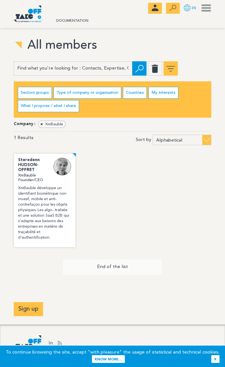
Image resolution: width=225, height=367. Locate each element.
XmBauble (51, 124)
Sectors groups (35, 93)
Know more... (108, 359)
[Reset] (155, 68)
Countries (135, 93)
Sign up (28, 309)
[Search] (139, 68)
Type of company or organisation (87, 93)
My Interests (163, 93)
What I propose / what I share (48, 106)
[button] (190, 8)
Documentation (72, 21)
